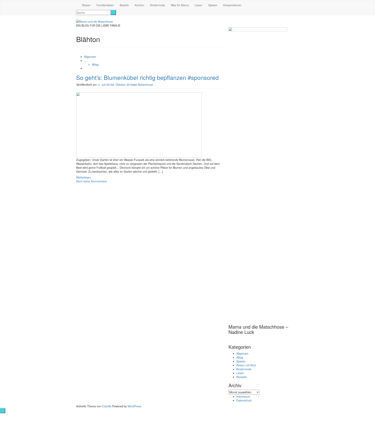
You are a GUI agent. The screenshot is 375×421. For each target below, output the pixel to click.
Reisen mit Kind (246, 365)
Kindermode (157, 5)
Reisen (86, 5)
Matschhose (145, 85)
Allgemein (90, 57)
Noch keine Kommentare (91, 181)
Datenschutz (244, 400)
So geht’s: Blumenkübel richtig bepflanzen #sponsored (147, 77)
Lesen (198, 5)
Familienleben (105, 5)
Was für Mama (180, 5)
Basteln (124, 5)
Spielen (212, 5)
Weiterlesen (83, 177)
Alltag (95, 64)
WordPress (134, 406)
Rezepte (241, 377)
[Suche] (113, 12)
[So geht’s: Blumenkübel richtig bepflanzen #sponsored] (139, 125)
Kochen (139, 5)
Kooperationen (232, 5)
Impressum (243, 396)
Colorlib (106, 406)
